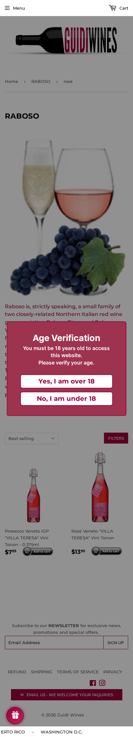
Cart (123, 8)
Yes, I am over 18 (66, 381)
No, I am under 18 (66, 398)
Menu (19, 8)
